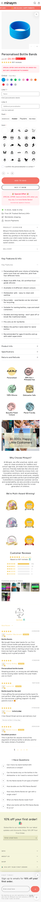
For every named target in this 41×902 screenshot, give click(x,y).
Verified (19, 620)
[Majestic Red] (3, 84)
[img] (6, 631)
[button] (35, 3)
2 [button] (17, 750)
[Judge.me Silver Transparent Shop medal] (19, 612)
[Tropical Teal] (11, 80)
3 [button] (21, 750)
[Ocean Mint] (19, 80)
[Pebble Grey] (15, 84)
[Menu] (2, 3)
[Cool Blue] (3, 80)
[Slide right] (36, 46)
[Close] (37, 875)
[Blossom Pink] (23, 80)
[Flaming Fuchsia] (27, 80)
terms (31, 895)
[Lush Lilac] (7, 84)
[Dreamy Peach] (31, 80)
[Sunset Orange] (35, 80)
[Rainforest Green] (15, 80)
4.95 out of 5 (26, 557)
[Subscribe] (35, 838)
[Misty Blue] (7, 80)
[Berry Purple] (11, 84)
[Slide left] (31, 46)
